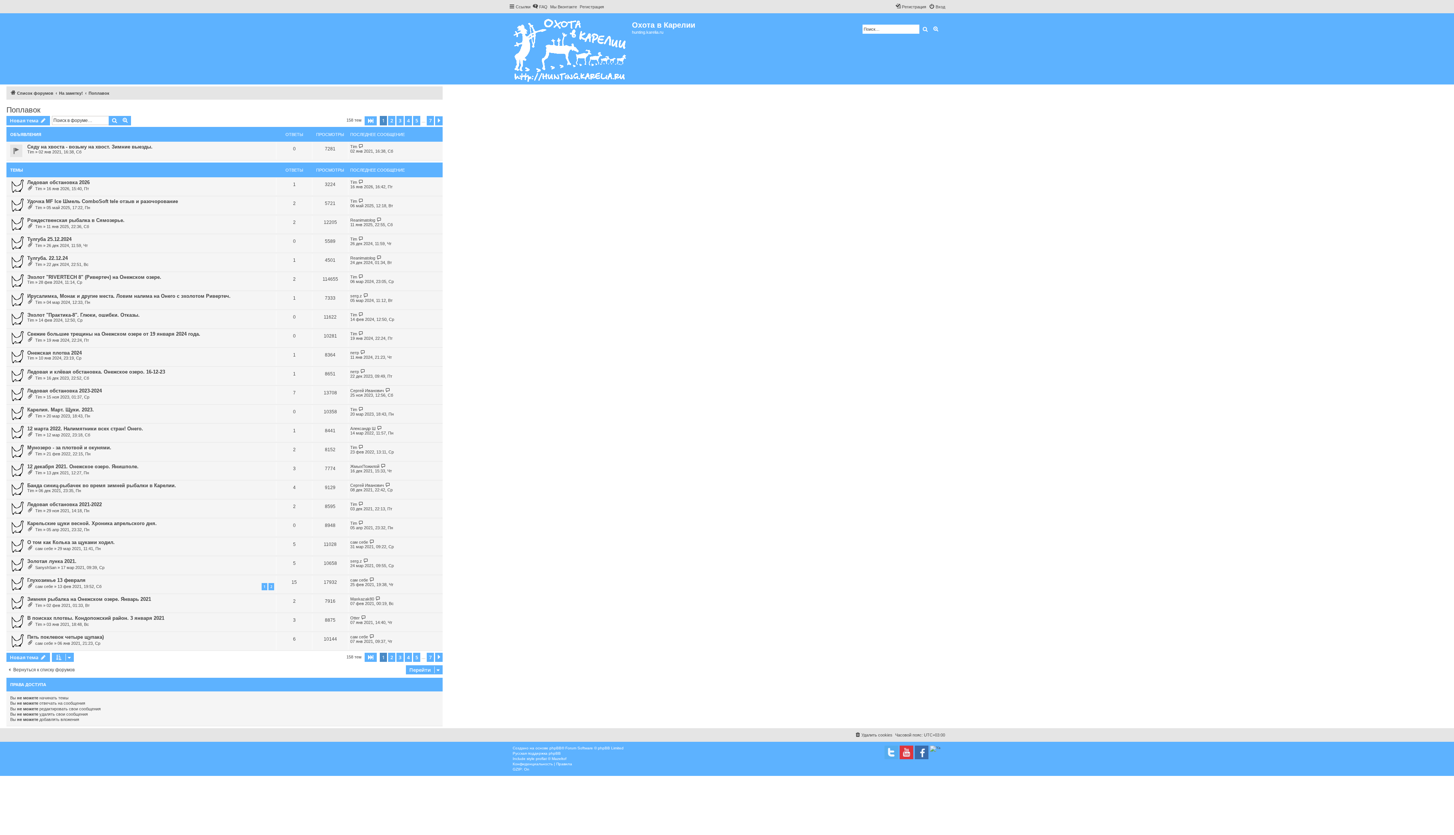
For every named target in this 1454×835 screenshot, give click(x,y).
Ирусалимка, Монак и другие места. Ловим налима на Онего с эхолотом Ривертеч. (129, 296)
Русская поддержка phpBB (537, 753)
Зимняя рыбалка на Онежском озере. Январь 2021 (89, 599)
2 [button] (391, 120)
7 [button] (430, 120)
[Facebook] (921, 752)
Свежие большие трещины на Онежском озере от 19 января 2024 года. (113, 334)
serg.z (356, 296)
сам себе (44, 548)
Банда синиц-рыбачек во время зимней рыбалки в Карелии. (101, 485)
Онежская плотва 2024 (54, 353)
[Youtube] (906, 752)
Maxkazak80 (362, 599)
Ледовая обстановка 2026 (58, 182)
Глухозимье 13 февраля (56, 580)
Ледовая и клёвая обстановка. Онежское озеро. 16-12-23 (96, 372)
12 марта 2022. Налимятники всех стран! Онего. (85, 429)
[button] (371, 120)
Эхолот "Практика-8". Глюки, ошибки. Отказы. (83, 315)
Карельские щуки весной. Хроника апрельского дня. (92, 523)
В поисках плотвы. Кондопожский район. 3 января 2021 (95, 618)
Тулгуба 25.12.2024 (49, 239)
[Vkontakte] (891, 752)
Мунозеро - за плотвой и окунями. (69, 447)
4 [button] (408, 120)
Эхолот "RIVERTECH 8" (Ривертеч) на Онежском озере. (94, 277)
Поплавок (23, 110)
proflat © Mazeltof (551, 759)
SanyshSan (45, 567)
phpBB (555, 748)
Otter (355, 618)
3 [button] (400, 120)
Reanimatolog (362, 220)
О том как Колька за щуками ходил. (71, 542)
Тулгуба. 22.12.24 (47, 258)
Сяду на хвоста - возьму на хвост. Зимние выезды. (90, 147)
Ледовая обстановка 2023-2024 (64, 391)
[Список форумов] (570, 49)
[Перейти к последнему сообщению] (361, 146)
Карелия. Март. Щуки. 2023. (60, 410)
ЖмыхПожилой (364, 466)
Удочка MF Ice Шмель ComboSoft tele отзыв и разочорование (102, 201)
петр (354, 352)
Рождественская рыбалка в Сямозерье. (76, 220)
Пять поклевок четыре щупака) (65, 637)
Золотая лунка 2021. (51, 561)
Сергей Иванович (367, 390)
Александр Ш (363, 428)
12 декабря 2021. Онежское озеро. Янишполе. (83, 466)
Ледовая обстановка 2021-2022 (64, 504)
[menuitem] (540, 6)
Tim (30, 152)
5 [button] (416, 120)
